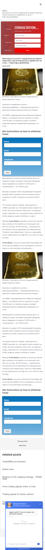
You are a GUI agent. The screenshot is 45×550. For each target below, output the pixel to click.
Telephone (9, 159)
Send (7, 172)
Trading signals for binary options (18, 494)
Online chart (8, 469)
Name (7, 141)
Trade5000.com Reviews (14, 461)
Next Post (22, 445)
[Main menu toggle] (40, 4)
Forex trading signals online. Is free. (19, 486)
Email (7, 150)
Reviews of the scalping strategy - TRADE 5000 (22, 478)
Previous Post (22, 441)
